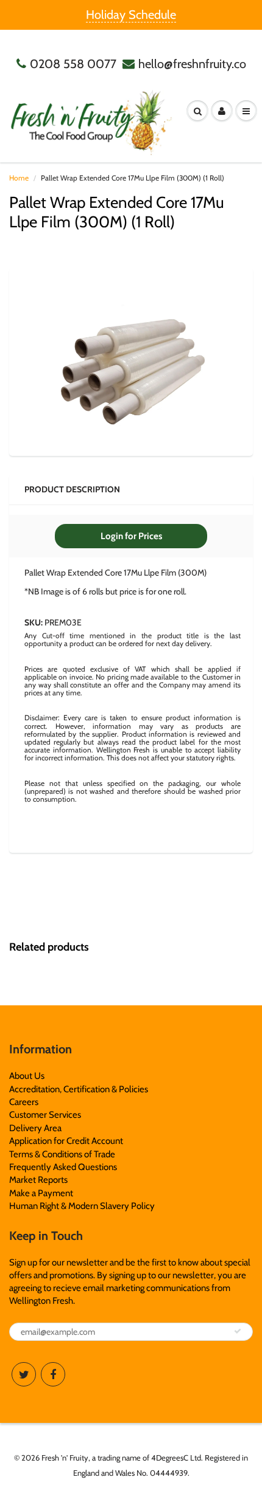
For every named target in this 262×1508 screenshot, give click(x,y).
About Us (26, 1075)
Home (19, 177)
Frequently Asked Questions (63, 1167)
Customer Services (45, 1114)
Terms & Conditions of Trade (62, 1154)
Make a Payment (41, 1193)
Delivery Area (35, 1128)
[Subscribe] (237, 1331)
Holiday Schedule (131, 14)
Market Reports (38, 1179)
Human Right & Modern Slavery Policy (82, 1205)
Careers (23, 1102)
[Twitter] (24, 1374)
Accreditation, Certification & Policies (78, 1089)
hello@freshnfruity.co (192, 64)
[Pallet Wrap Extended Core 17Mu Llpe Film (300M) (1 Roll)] (131, 360)
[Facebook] (53, 1374)
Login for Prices (131, 536)
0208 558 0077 (73, 64)
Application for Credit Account (66, 1140)
